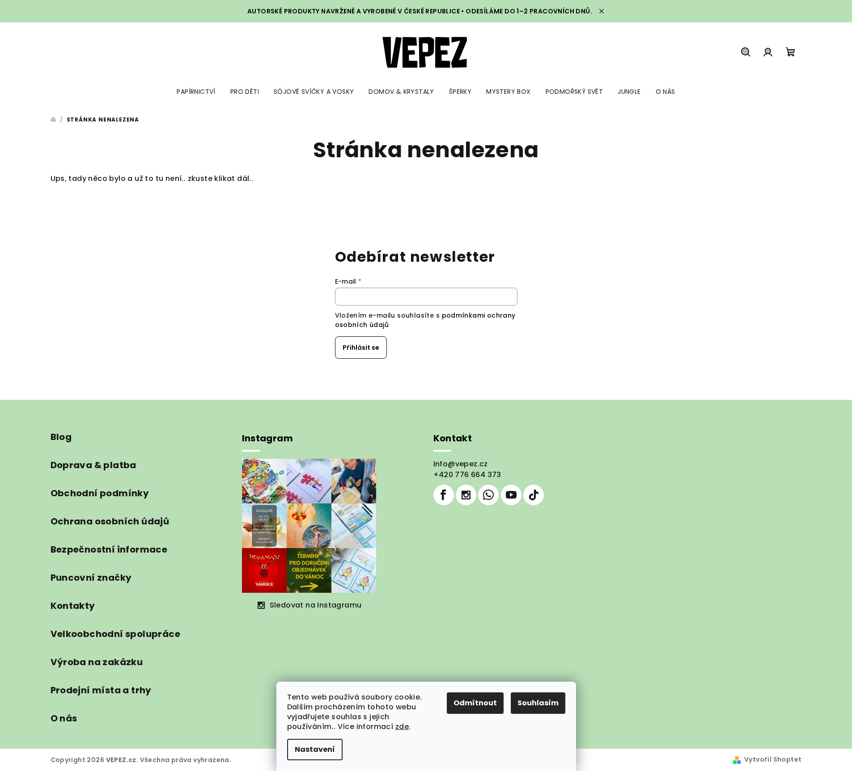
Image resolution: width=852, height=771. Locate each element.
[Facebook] (443, 495)
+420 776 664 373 (467, 474)
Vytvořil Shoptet (772, 759)
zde (402, 726)
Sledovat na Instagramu (316, 605)
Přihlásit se (361, 347)
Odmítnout (475, 703)
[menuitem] (196, 91)
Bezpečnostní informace (109, 549)
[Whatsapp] (488, 495)
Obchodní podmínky (100, 493)
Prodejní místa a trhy (101, 690)
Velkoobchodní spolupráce (116, 634)
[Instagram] (466, 495)
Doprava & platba (93, 465)
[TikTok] (533, 495)
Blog (61, 437)
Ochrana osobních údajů (110, 521)
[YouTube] (511, 495)
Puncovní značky (91, 577)
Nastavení (315, 749)
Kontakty (73, 605)
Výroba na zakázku (97, 662)
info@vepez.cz (460, 464)
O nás (64, 718)
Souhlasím (538, 703)
